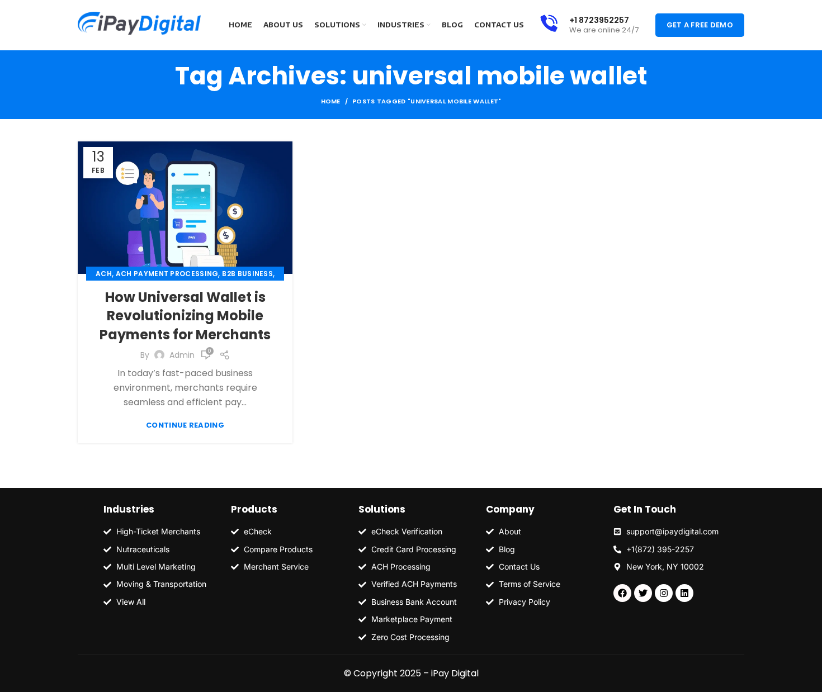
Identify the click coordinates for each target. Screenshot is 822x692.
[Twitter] (643, 593)
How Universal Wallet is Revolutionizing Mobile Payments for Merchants (185, 316)
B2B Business (247, 273)
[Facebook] (622, 593)
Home (331, 101)
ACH (104, 273)
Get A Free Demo (700, 25)
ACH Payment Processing (167, 273)
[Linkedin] (684, 593)
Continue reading (185, 425)
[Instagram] (664, 593)
